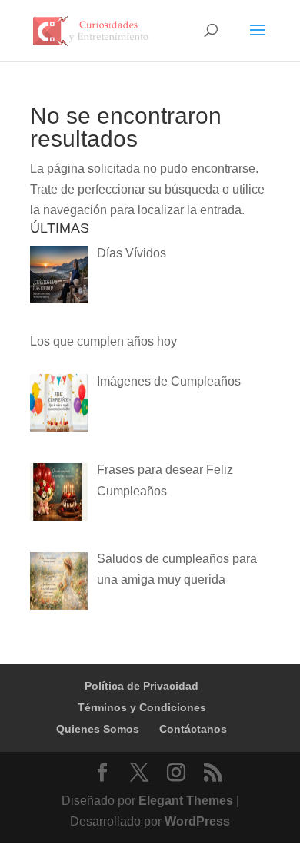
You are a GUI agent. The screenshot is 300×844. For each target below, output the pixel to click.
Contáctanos (193, 729)
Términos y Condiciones (142, 707)
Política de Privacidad (141, 686)
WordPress (197, 821)
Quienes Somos (97, 729)
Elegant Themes (185, 800)
